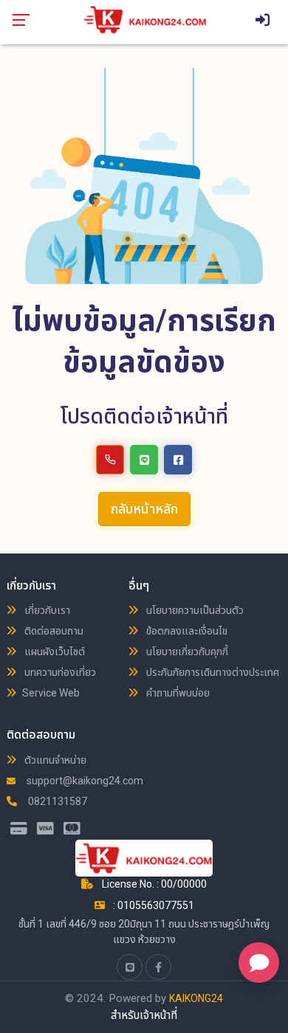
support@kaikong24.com (83, 781)
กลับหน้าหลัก (144, 508)
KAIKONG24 (196, 998)
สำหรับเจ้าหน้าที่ (144, 1015)
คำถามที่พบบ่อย (177, 693)
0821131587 (56, 801)
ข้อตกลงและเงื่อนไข (185, 631)
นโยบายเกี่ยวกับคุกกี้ (186, 651)
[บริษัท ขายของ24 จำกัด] (145, 19)
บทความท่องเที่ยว (59, 672)
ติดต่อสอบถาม (52, 631)
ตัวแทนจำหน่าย (54, 760)
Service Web (51, 693)
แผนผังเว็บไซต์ (53, 651)
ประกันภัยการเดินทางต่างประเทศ (211, 672)
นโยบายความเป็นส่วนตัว (194, 610)
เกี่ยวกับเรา (46, 610)
